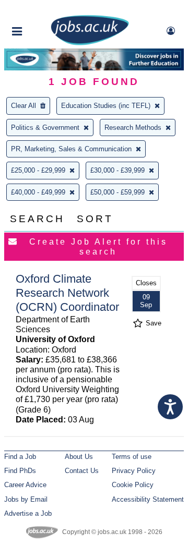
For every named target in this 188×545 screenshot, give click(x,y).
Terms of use (131, 457)
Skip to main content (41, 9)
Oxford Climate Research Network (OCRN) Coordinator (67, 292)
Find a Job (20, 457)
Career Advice (25, 485)
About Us (79, 457)
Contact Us (82, 471)
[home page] (90, 43)
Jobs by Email (26, 499)
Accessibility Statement (148, 499)
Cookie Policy (133, 485)
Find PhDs (20, 471)
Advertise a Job (28, 513)
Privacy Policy (134, 471)
